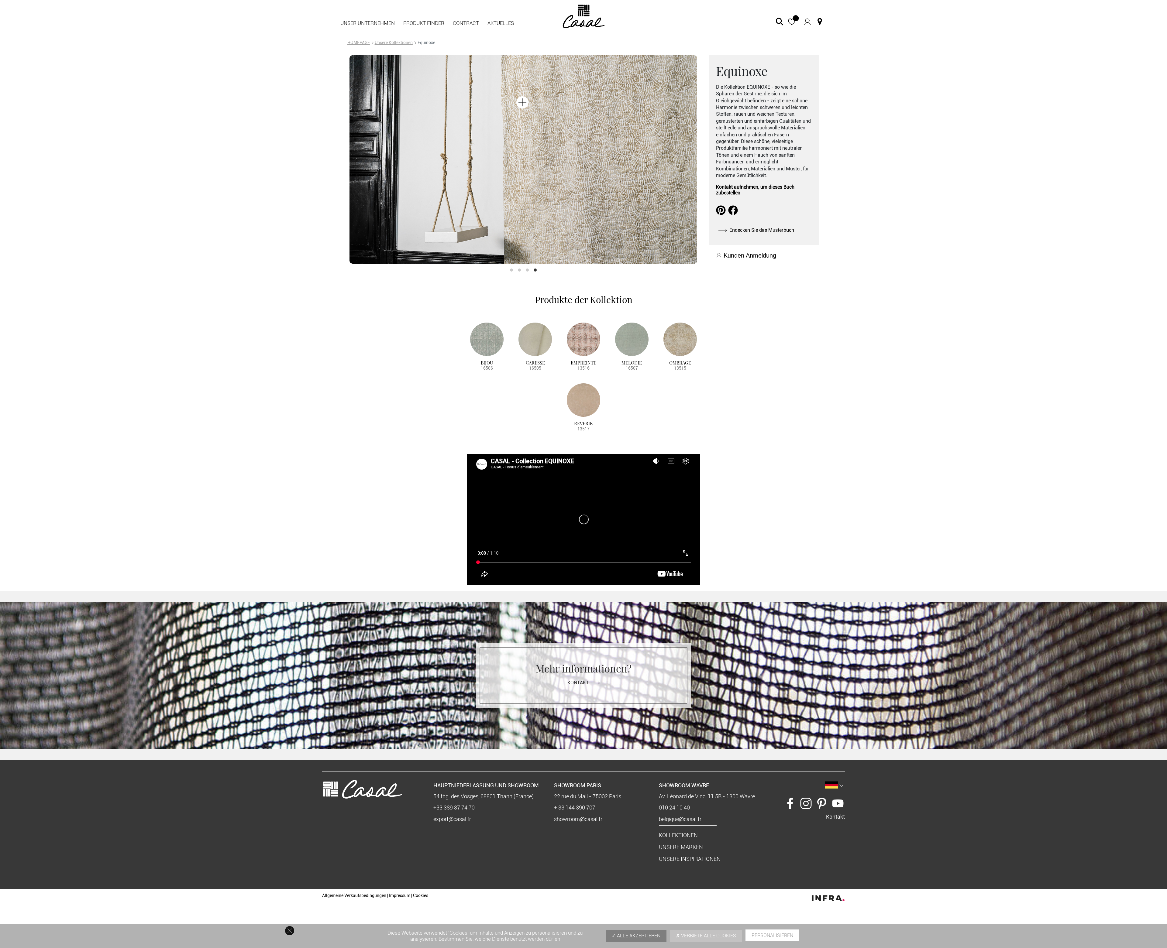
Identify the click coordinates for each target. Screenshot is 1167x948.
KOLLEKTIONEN (678, 835)
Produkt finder (423, 23)
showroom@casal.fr (578, 819)
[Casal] (583, 16)
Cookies (420, 895)
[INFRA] (828, 896)
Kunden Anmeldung (750, 255)
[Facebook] (790, 803)
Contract (466, 23)
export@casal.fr (452, 819)
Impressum (399, 895)
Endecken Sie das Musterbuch (761, 230)
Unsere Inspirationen (690, 859)
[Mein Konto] (807, 21)
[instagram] (806, 803)
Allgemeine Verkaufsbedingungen (354, 895)
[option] (523, 159)
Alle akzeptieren (638, 936)
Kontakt (578, 683)
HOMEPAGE (358, 42)
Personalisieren (772, 935)
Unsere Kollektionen (394, 42)
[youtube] (838, 803)
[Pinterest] (721, 210)
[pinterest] (822, 803)
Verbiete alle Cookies (708, 936)
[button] (791, 22)
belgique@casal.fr (680, 819)
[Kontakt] (819, 21)
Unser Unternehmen (367, 23)
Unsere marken (681, 847)
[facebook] (733, 210)
